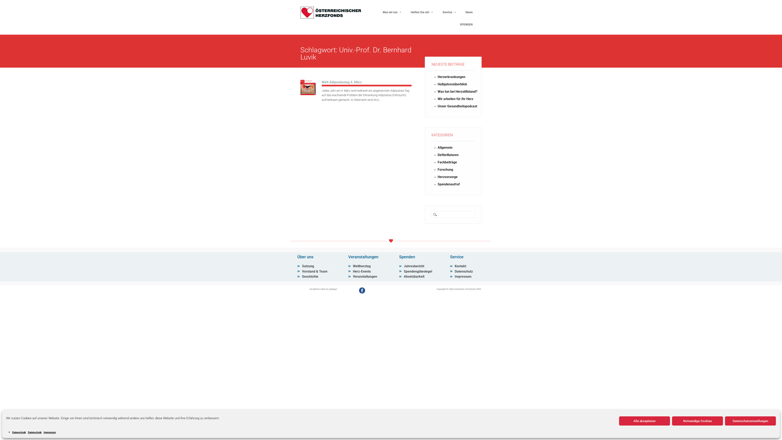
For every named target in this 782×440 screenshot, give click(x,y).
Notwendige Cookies (697, 421)
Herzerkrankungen (451, 77)
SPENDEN (466, 24)
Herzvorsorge (448, 177)
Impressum (50, 432)
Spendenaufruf (449, 184)
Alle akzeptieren (645, 421)
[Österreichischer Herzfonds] (330, 18)
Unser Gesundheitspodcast (457, 106)
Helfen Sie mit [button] (420, 12)
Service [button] (447, 12)
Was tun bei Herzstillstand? (457, 92)
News (469, 12)
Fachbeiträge (447, 162)
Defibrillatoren (448, 155)
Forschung (445, 170)
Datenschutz (19, 432)
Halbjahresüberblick (452, 84)
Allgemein (445, 148)
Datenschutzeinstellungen (750, 421)
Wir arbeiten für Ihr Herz (455, 99)
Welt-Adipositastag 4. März (342, 82)
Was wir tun (390, 12)
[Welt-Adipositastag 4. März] (308, 94)
